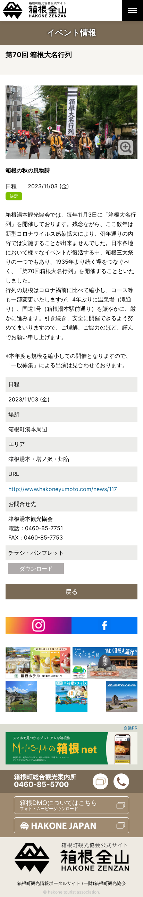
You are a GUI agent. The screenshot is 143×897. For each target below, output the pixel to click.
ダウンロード (36, 568)
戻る (71, 591)
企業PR (130, 728)
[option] (38, 663)
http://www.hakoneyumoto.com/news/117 (62, 489)
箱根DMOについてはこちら (58, 805)
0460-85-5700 (41, 784)
